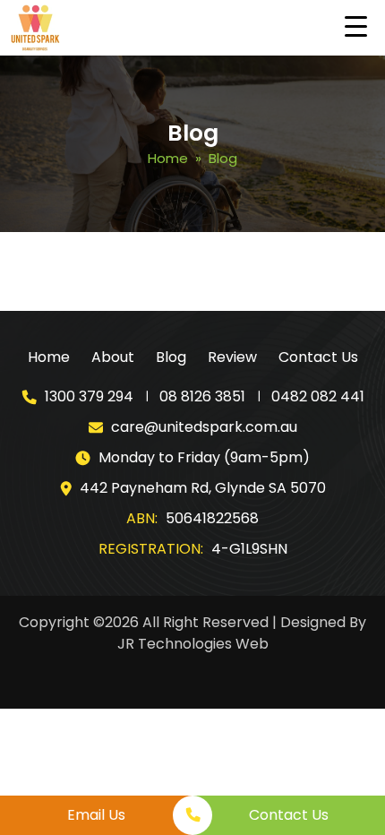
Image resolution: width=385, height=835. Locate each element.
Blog (171, 357)
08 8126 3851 (202, 396)
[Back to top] (354, 768)
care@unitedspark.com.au (204, 427)
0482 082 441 (317, 396)
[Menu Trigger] (356, 26)
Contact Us (318, 357)
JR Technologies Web (193, 643)
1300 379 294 (89, 396)
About (112, 357)
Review (232, 357)
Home (168, 158)
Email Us (96, 815)
